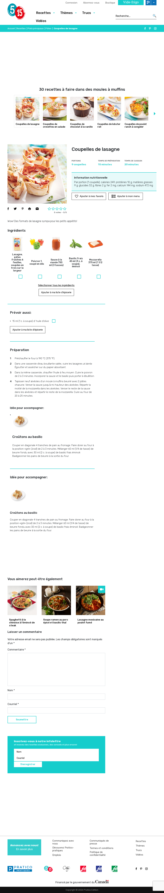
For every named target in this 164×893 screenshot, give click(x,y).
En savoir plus (24, 847)
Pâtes (48, 28)
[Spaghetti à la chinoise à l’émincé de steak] (22, 600)
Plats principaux (36, 28)
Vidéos (41, 21)
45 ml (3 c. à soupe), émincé (76, 262)
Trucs (139, 850)
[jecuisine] (83, 869)
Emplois (56, 855)
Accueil (11, 28)
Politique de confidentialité (98, 853)
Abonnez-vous (91, 2)
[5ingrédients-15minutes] (49, 869)
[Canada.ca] (102, 882)
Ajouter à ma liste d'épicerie (56, 292)
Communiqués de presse (99, 842)
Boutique (110, 2)
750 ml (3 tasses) (56, 263)
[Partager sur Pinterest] (23, 208)
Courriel (13, 704)
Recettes (21, 28)
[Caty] (67, 869)
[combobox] (133, 16)
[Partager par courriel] (37, 208)
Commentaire (17, 649)
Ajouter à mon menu (128, 196)
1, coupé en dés (36, 262)
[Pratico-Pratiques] (21, 869)
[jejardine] (115, 869)
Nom (11, 690)
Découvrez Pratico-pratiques (63, 849)
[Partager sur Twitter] (15, 208)
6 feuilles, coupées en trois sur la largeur (17, 262)
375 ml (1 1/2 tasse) (95, 263)
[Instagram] (155, 28)
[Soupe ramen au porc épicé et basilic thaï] (56, 600)
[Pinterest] (150, 28)
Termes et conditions (101, 848)
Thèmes (140, 845)
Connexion (71, 2)
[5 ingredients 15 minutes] (19, 12)
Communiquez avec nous (63, 842)
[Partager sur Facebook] (8, 208)
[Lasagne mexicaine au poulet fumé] (90, 600)
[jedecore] (99, 869)
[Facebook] (145, 28)
